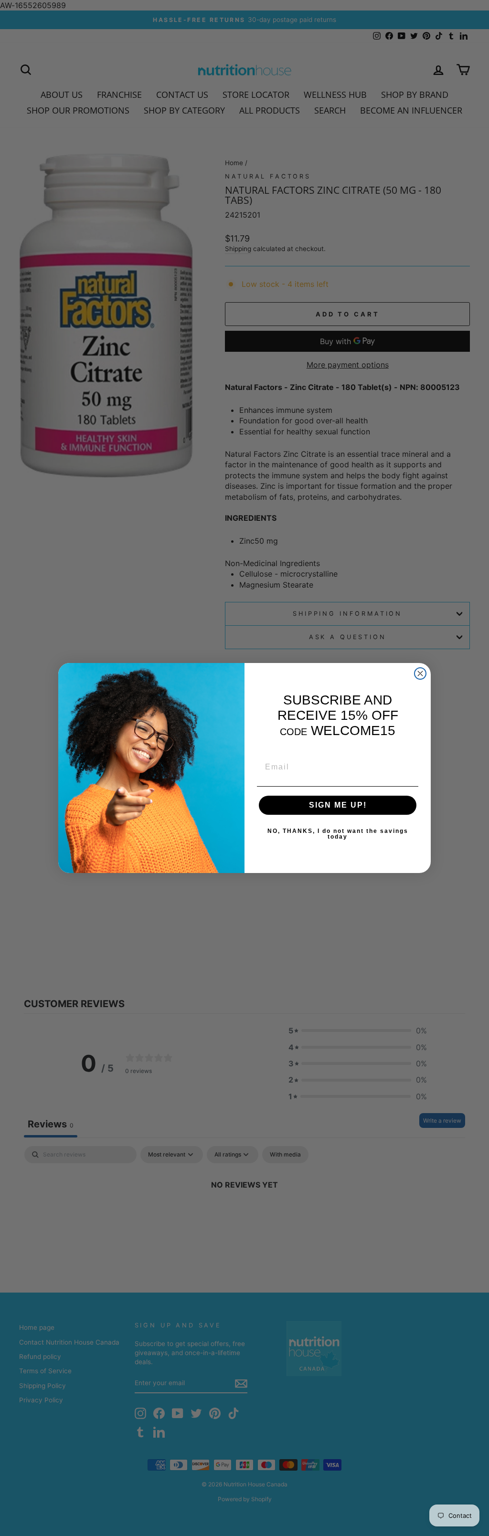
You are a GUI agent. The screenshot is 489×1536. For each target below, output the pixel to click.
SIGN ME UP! (338, 805)
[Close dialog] (420, 673)
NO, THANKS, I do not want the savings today (337, 834)
